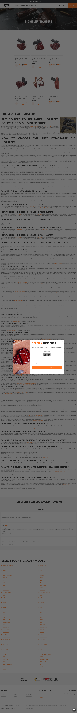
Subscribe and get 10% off (47, 367)
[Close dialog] (62, 341)
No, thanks (47, 370)
